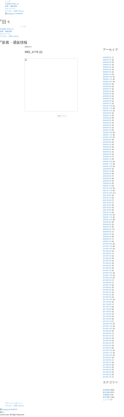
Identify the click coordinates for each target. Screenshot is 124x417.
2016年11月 (107, 326)
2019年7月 (107, 256)
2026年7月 (107, 59)
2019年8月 (107, 253)
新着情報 (106, 390)
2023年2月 (107, 156)
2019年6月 (107, 258)
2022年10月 (107, 166)
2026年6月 (107, 62)
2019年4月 (107, 263)
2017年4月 (107, 314)
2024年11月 (107, 108)
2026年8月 (107, 57)
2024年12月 (107, 105)
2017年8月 (107, 304)
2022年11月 (107, 164)
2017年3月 (107, 316)
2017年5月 (107, 311)
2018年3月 (107, 294)
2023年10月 (107, 137)
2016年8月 (107, 333)
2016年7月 (107, 335)
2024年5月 (107, 120)
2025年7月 (107, 89)
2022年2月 (107, 183)
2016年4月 (107, 343)
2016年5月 (107, 340)
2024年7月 (107, 115)
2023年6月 (107, 147)
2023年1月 (107, 159)
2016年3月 (107, 345)
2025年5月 (107, 93)
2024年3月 (107, 125)
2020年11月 (107, 217)
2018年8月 (107, 282)
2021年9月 (107, 195)
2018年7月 (107, 285)
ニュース (106, 399)
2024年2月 (107, 127)
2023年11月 (107, 135)
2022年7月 (107, 171)
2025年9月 (107, 84)
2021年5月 (107, 202)
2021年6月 (107, 200)
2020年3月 (107, 236)
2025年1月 (107, 103)
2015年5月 (107, 367)
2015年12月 (107, 350)
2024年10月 (107, 110)
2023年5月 (107, 149)
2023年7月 (107, 144)
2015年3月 (107, 372)
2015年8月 (107, 360)
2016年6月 (107, 338)
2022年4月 (107, 178)
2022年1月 (107, 185)
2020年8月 (107, 224)
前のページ (62, 116)
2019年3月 (107, 265)
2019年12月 (107, 243)
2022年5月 (107, 176)
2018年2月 (107, 297)
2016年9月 (107, 331)
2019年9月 (107, 251)
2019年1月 (107, 270)
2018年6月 (107, 287)
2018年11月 (107, 275)
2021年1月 (107, 212)
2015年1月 (107, 377)
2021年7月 (107, 197)
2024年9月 (107, 113)
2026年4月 (107, 67)
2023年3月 (107, 154)
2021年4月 (107, 205)
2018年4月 (107, 292)
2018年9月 (107, 280)
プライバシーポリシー (13, 403)
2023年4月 (107, 151)
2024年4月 (107, 122)
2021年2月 (107, 210)
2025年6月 (107, 91)
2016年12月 (107, 323)
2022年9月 (107, 168)
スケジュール (10, 8)
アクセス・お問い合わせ (14, 11)
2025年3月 (107, 98)
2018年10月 (107, 277)
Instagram (19, 13)
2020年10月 (107, 219)
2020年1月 (107, 241)
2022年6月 (107, 173)
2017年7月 (107, 306)
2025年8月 (107, 86)
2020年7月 (107, 227)
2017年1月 (107, 321)
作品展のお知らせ (12, 3)
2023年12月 (107, 132)
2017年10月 (107, 299)
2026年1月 (107, 74)
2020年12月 (107, 214)
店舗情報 (106, 394)
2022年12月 (107, 161)
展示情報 (106, 397)
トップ (7, 1)
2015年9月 (107, 357)
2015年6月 (107, 364)
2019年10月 (107, 248)
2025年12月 (107, 76)
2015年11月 (107, 352)
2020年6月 (107, 229)
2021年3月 (107, 207)
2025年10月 (107, 81)
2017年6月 (107, 309)
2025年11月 (107, 79)
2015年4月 (107, 369)
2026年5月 (107, 64)
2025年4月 (107, 96)
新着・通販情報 (11, 6)
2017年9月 (107, 302)
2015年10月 (107, 355)
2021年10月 (107, 193)
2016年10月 (107, 328)
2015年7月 (107, 362)
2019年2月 (107, 268)
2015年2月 (107, 374)
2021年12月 (107, 188)
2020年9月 (107, 222)
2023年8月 (107, 142)
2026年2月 (107, 72)
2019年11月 (107, 246)
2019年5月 (107, 260)
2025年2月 (107, 101)
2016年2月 (107, 348)
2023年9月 (107, 139)
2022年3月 (107, 181)
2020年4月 (107, 234)
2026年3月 (107, 69)
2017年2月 (107, 319)
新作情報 (106, 392)
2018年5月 (107, 289)
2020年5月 (107, 231)
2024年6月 (107, 118)
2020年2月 (107, 239)
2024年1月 (107, 130)
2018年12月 (107, 273)
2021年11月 (107, 190)
